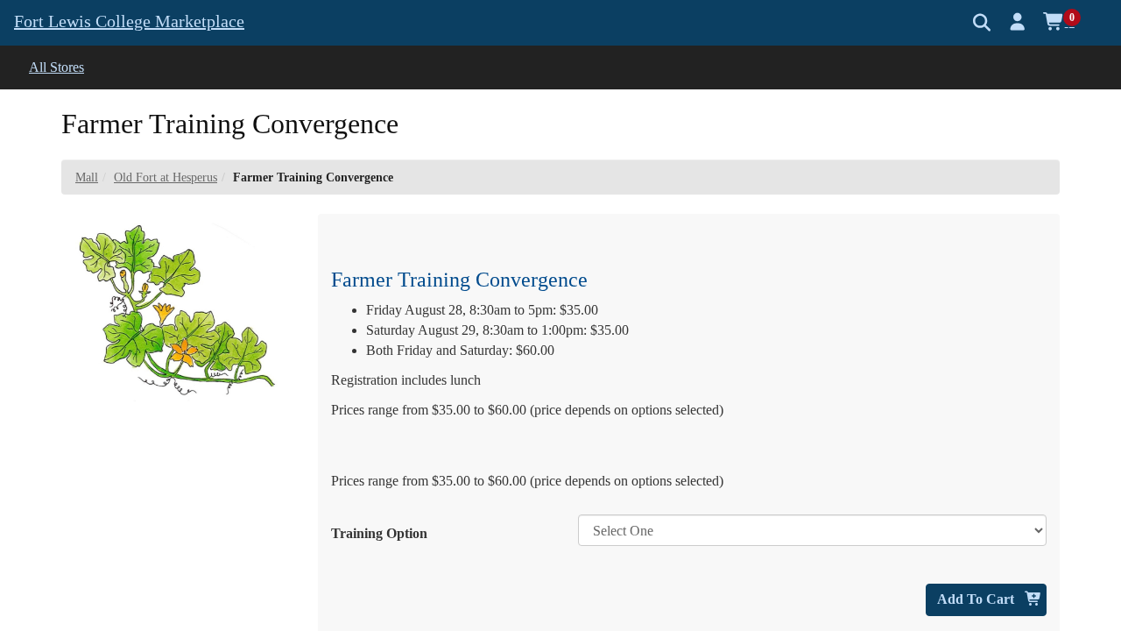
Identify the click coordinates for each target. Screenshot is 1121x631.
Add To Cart (977, 599)
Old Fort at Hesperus (165, 177)
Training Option (379, 533)
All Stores (56, 67)
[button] (1018, 22)
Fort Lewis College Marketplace (129, 21)
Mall (86, 177)
